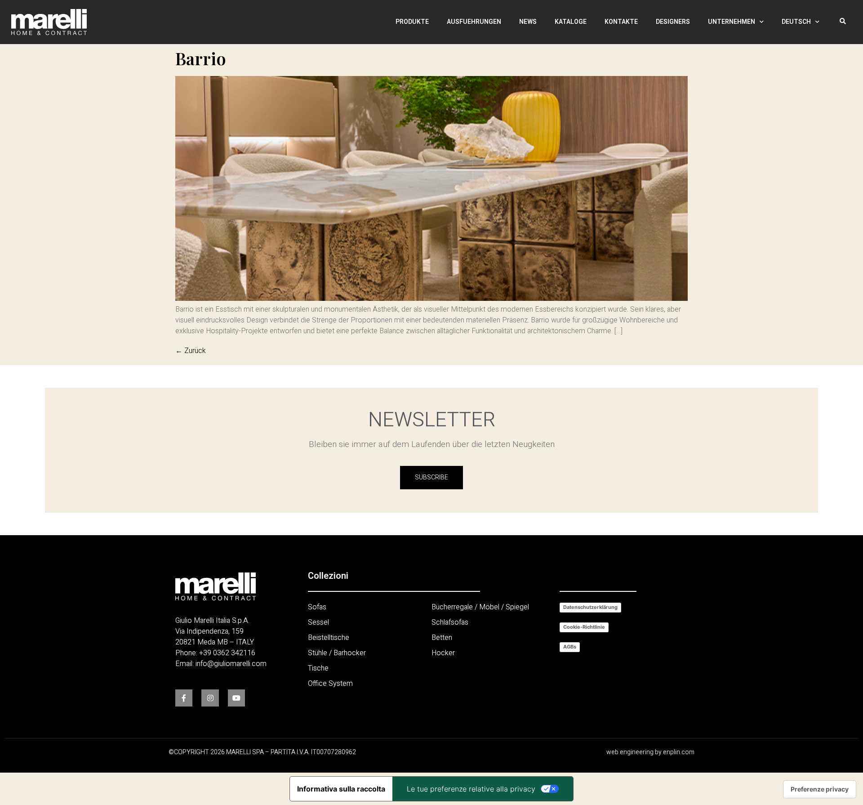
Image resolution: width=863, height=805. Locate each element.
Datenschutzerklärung (590, 607)
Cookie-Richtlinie (584, 627)
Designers (673, 22)
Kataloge (571, 22)
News (528, 22)
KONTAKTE (621, 22)
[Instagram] (209, 698)
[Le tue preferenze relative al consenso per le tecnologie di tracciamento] (819, 789)
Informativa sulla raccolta (341, 788)
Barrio (200, 58)
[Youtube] (236, 698)
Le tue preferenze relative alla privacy (471, 788)
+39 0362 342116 (227, 653)
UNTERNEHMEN (731, 22)
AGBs (569, 647)
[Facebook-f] (183, 698)
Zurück (190, 350)
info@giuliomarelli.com (231, 663)
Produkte (412, 22)
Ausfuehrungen (474, 22)
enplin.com (678, 752)
